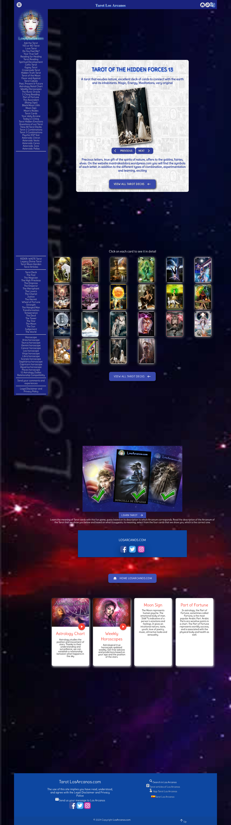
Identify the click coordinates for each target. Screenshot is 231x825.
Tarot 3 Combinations (31, 132)
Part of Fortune (31, 97)
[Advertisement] (30, 203)
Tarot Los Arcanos (110, 5)
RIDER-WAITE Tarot (31, 258)
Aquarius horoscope (31, 367)
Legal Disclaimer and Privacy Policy (31, 390)
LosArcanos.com (122, 819)
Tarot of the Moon (31, 75)
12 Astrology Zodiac (31, 372)
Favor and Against (31, 78)
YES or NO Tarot (31, 45)
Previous (123, 150)
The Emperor (31, 285)
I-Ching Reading (31, 94)
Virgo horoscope (31, 353)
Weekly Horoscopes (30, 89)
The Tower (31, 318)
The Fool (31, 274)
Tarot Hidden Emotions (31, 121)
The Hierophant (31, 288)
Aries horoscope (31, 339)
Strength (31, 304)
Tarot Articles (31, 266)
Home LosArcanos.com (132, 578)
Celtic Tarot (31, 64)
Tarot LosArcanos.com (80, 781)
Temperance (31, 312)
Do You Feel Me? (31, 51)
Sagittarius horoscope (31, 361)
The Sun (31, 326)
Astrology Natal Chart (31, 86)
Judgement (31, 329)
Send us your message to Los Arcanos (80, 800)
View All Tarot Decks (31, 126)
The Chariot (31, 293)
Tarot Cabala (31, 80)
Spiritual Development (31, 61)
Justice (31, 296)
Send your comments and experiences (31, 382)
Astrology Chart (70, 633)
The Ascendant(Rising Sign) (31, 101)
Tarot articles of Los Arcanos (163, 786)
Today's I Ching (31, 118)
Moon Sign (31, 107)
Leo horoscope (31, 350)
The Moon (31, 323)
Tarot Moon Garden (31, 264)
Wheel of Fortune (31, 302)
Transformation (31, 310)
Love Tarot (31, 48)
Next (144, 150)
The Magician (31, 277)
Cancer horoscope (31, 348)
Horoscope (31, 337)
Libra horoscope (31, 356)
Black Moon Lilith (31, 105)
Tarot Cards (31, 113)
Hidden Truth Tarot (31, 72)
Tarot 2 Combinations (31, 129)
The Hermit (31, 299)
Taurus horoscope (30, 342)
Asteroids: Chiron (31, 137)
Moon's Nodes (31, 110)
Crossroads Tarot (31, 70)
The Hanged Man (31, 307)
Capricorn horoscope (31, 364)
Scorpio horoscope (31, 358)
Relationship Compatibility (31, 375)
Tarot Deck (31, 272)
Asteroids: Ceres (31, 143)
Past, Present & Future (31, 83)
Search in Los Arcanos (163, 782)
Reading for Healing (31, 56)
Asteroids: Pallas (31, 148)
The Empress (31, 283)
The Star (31, 320)
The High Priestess (31, 280)
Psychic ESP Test (31, 135)
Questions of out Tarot (31, 124)
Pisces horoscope (31, 369)
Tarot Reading (31, 59)
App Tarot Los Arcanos (163, 791)
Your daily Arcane (31, 116)
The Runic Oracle (31, 91)
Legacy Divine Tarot (31, 261)
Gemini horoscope (31, 345)
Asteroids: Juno (31, 145)
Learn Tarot (132, 515)
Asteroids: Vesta (30, 140)
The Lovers (31, 291)
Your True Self (31, 53)
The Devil (31, 315)
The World (31, 331)
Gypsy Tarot (31, 67)
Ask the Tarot (31, 42)
